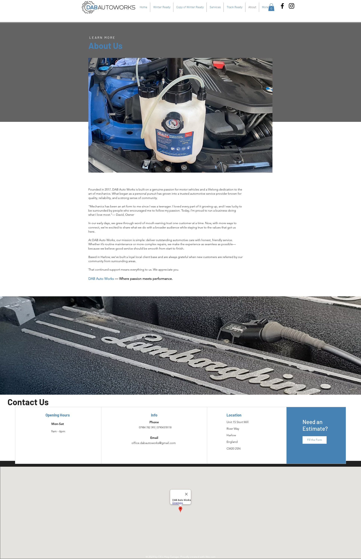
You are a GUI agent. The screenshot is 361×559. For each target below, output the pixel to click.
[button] (271, 7)
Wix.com (211, 556)
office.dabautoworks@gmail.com (154, 443)
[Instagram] (291, 6)
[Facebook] (282, 6)
